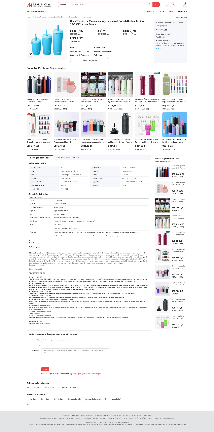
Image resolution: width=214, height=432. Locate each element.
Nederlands (110, 418)
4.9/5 (165, 30)
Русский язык (87, 418)
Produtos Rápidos (136, 415)
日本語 (131, 418)
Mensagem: (36, 350)
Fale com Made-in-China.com (119, 415)
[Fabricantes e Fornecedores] (39, 4)
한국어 (125, 418)
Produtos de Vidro (33, 387)
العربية (118, 418)
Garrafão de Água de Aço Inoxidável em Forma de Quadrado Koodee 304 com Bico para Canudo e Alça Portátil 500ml (178, 233)
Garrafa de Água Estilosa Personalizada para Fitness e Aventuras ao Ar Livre (178, 183)
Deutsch (102, 418)
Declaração (75, 415)
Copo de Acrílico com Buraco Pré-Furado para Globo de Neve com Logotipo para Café (178, 317)
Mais (157, 48)
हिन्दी (136, 418)
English (54, 418)
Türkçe (150, 418)
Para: (38, 345)
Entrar (185, 6)
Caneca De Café (115, 399)
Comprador (148, 11)
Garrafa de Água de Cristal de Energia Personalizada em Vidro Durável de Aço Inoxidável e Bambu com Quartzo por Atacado (178, 250)
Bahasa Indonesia (168, 418)
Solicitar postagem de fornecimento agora (85, 374)
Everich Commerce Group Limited (169, 22)
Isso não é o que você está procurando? (55, 374)
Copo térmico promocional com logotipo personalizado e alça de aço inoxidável (178, 284)
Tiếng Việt (157, 418)
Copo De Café (58, 399)
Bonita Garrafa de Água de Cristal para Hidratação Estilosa (178, 200)
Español (61, 418)
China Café (32, 399)
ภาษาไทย (143, 418)
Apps (171, 11)
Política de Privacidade (101, 415)
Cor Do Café (45, 399)
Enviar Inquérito (90, 60)
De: (38, 340)
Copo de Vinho (49, 387)
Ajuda (162, 11)
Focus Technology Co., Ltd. (103, 422)
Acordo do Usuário (86, 415)
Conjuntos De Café (74, 399)
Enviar (45, 369)
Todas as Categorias (37, 11)
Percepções (147, 415)
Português (69, 418)
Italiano (95, 418)
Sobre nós (66, 415)
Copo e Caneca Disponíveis (67, 387)
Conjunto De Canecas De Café (95, 399)
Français (77, 418)
